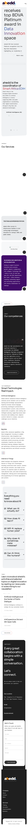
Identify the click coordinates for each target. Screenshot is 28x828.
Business (5, 811)
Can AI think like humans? (13, 554)
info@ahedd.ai (7, 708)
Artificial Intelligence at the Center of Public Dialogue (13, 599)
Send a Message (11, 762)
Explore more (7, 303)
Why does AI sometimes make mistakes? (13, 542)
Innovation (5, 807)
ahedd (8, 821)
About (4, 793)
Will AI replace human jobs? (14, 529)
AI (5, 610)
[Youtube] (7, 716)
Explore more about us (12, 372)
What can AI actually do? (13, 509)
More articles (7, 632)
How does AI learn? (13, 519)
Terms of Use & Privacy (14, 823)
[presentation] (4, 55)
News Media (9, 610)
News (4, 797)
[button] (18, 55)
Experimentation (7, 809)
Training (5, 805)
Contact (5, 795)
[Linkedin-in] (4, 716)
